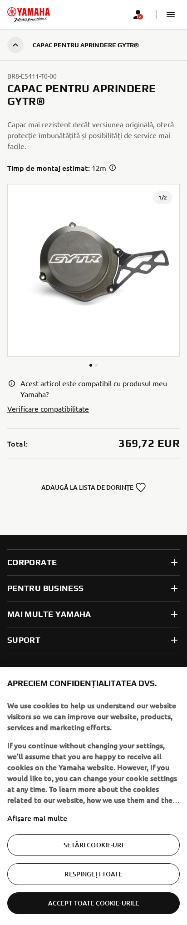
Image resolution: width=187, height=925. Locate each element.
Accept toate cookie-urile (93, 903)
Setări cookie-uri (93, 844)
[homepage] (28, 14)
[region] (93, 796)
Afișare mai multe (37, 818)
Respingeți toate (93, 874)
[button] (171, 14)
